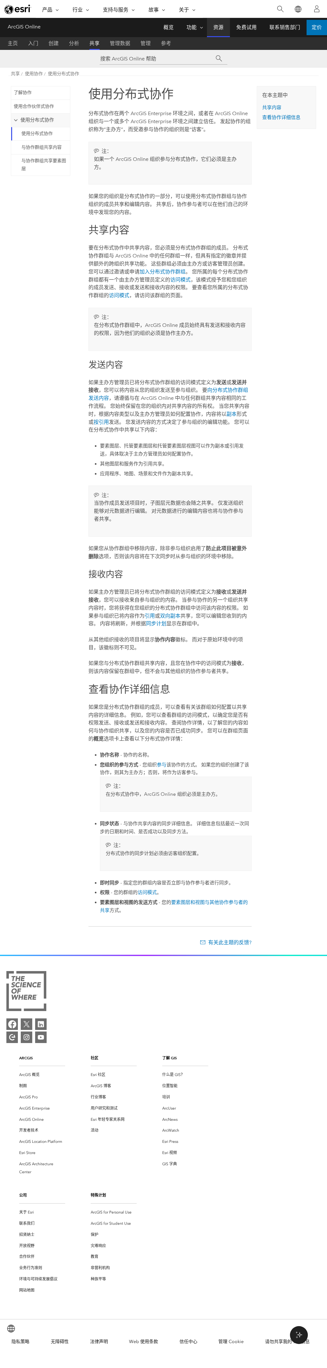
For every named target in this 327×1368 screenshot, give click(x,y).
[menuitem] (42, 1074)
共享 (94, 43)
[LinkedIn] (41, 1024)
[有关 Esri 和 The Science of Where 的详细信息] (26, 992)
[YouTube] (41, 1037)
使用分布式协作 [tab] (37, 120)
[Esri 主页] (17, 9)
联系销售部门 (285, 27)
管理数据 (120, 43)
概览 (169, 27)
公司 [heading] (23, 1195)
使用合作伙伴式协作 (34, 106)
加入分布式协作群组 (163, 272)
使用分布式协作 (63, 73)
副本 (231, 414)
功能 (191, 27)
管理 (146, 43)
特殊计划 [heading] (98, 1195)
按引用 (101, 422)
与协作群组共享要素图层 (43, 164)
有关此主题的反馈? (229, 942)
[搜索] (280, 9)
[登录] (317, 9)
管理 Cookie (231, 1341)
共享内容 (271, 107)
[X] (26, 1024)
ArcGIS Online (24, 27)
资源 (218, 27)
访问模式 (180, 280)
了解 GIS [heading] (169, 1058)
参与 (161, 765)
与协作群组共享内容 (41, 147)
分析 (74, 43)
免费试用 (246, 27)
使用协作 (34, 73)
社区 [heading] (94, 1058)
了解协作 (23, 92)
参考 (166, 43)
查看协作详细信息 (281, 117)
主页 (13, 43)
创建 (54, 43)
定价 (317, 27)
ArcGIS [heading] (26, 1058)
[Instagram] (26, 1037)
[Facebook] (12, 1024)
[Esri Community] (12, 1037)
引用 (150, 616)
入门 (33, 43)
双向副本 (170, 616)
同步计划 (156, 624)
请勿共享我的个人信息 (287, 1341)
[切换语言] (298, 9)
